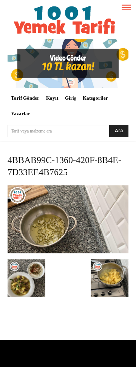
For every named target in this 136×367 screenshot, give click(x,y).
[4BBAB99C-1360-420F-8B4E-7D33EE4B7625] (68, 251)
